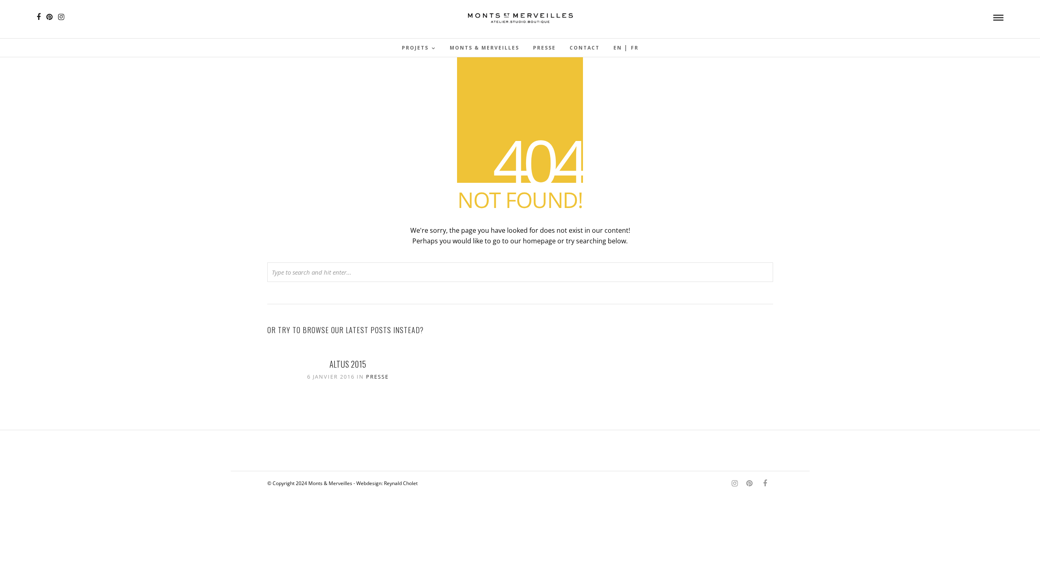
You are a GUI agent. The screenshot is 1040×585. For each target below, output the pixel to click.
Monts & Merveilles (484, 47)
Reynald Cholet (401, 483)
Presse (544, 47)
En (617, 47)
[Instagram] (61, 17)
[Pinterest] (49, 17)
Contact (585, 47)
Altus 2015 (347, 364)
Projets (415, 47)
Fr (635, 47)
